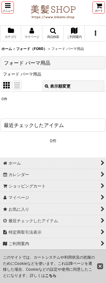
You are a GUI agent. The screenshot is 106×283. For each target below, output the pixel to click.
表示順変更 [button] (60, 85)
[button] (7, 7)
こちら (51, 275)
